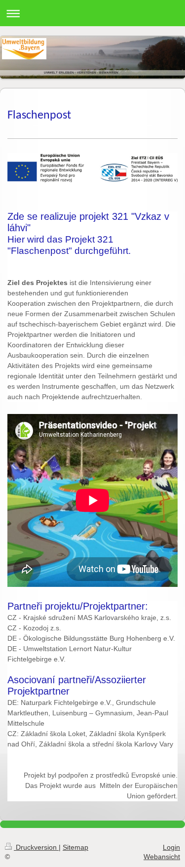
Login (171, 847)
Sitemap (75, 847)
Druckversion (36, 847)
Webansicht (162, 857)
